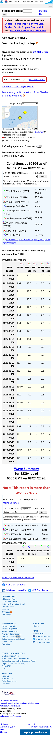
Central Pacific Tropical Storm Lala (24, 23)
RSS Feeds (6, 612)
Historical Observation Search (13, 604)
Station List (43, 12)
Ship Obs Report (8, 606)
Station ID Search (12, 10)
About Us (5, 676)
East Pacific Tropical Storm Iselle (28, 30)
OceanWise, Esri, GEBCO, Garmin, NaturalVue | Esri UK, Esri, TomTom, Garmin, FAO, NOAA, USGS (12, 129)
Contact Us (6, 683)
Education (36, 626)
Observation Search (9, 601)
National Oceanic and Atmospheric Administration (19, 703)
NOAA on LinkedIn (16, 590)
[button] (7, 110)
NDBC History (7, 678)
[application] (19, 118)
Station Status (7, 641)
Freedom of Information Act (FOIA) (39, 727)
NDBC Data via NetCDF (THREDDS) (15, 658)
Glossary (3, 732)
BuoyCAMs (6, 609)
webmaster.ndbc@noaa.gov (11, 716)
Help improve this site (35, 732)
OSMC (4, 668)
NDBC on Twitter (40, 590)
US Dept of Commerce (9, 701)
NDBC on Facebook (15, 584)
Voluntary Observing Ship (11, 634)
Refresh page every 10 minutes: (19, 146)
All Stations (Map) (9, 599)
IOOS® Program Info (10, 631)
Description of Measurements (18, 577)
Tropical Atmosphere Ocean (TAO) (15, 663)
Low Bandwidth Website (11, 656)
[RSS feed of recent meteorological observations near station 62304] (24, 95)
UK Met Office (40, 51)
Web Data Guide (8, 636)
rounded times (11, 502)
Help (2, 729)
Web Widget (6, 614)
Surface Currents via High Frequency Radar (19, 661)
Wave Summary (26, 469)
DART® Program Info (10, 629)
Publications (6, 644)
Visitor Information (9, 681)
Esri (33, 129)
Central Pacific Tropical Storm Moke (25, 27)
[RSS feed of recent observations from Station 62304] (37, 43)
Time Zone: (38, 172)
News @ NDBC (38, 633)
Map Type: (15, 103)
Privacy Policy (31, 724)
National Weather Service (10, 706)
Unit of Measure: (12, 172)
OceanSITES (6, 666)
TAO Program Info (9, 626)
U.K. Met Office (37, 79)
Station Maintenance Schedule (14, 639)
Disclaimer (39, 132)
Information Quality (7, 727)
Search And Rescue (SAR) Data (18, 86)
